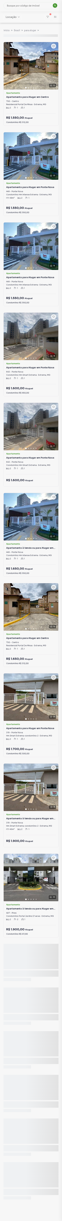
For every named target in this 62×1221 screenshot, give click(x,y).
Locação (11, 17)
